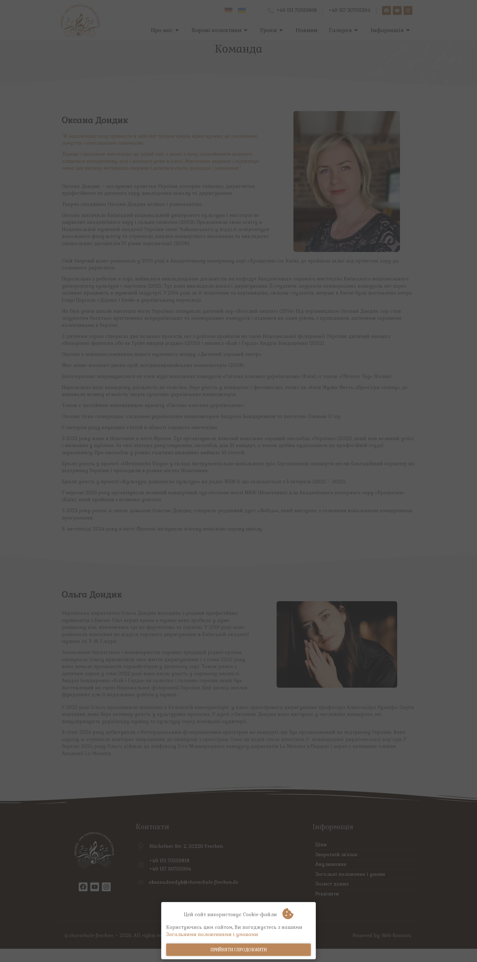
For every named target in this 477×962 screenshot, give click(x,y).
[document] (238, 481)
